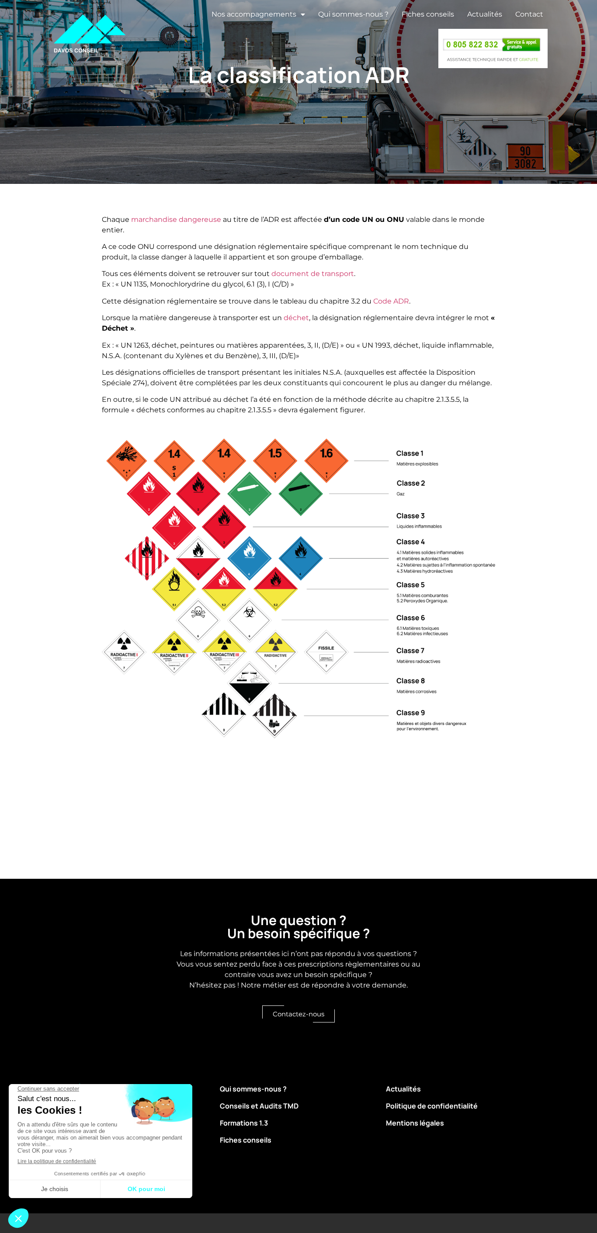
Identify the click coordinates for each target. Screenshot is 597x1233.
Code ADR (391, 301)
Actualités (484, 14)
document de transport (312, 273)
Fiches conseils (428, 14)
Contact (529, 14)
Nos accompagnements (254, 14)
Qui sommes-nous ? (353, 14)
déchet (296, 318)
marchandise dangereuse (176, 219)
